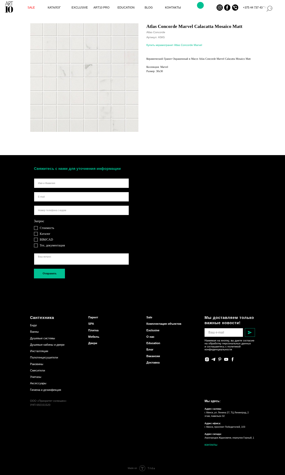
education (126, 7)
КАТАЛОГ (54, 7)
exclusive (80, 7)
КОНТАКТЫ (211, 445)
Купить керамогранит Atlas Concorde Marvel (174, 45)
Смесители (37, 370)
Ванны (34, 331)
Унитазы (35, 376)
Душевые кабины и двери (47, 344)
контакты (173, 7)
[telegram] (213, 359)
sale (31, 7)
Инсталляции (39, 351)
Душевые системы (42, 338)
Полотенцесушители (44, 357)
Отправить (49, 273)
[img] (212, 7)
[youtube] (226, 359)
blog (149, 7)
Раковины (36, 364)
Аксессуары (38, 383)
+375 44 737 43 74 (254, 7)
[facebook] (232, 359)
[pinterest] (219, 359)
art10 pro (101, 7)
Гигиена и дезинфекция (45, 389)
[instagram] (207, 359)
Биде (33, 325)
